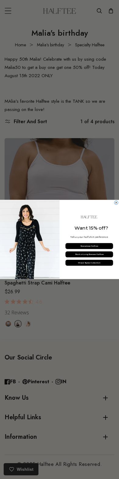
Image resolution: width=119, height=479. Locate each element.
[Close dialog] (116, 203)
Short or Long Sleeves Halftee (89, 254)
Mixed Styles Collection (89, 263)
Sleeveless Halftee (89, 246)
